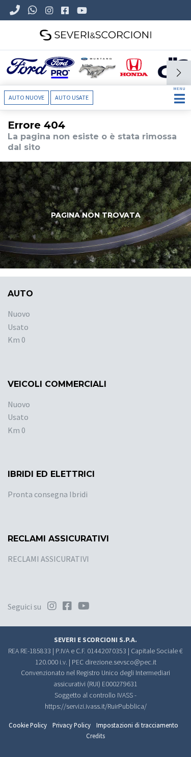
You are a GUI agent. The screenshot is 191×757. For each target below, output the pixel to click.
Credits (95, 736)
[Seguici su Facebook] (66, 10)
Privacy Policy (71, 725)
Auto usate (72, 97)
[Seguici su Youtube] (83, 10)
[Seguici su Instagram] (50, 10)
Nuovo (19, 314)
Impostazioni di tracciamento (137, 725)
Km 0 (16, 340)
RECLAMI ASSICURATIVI (48, 559)
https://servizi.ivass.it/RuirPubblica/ (96, 706)
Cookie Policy (28, 725)
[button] (179, 72)
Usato (18, 327)
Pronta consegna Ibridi (48, 494)
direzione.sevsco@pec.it (120, 662)
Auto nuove (26, 97)
